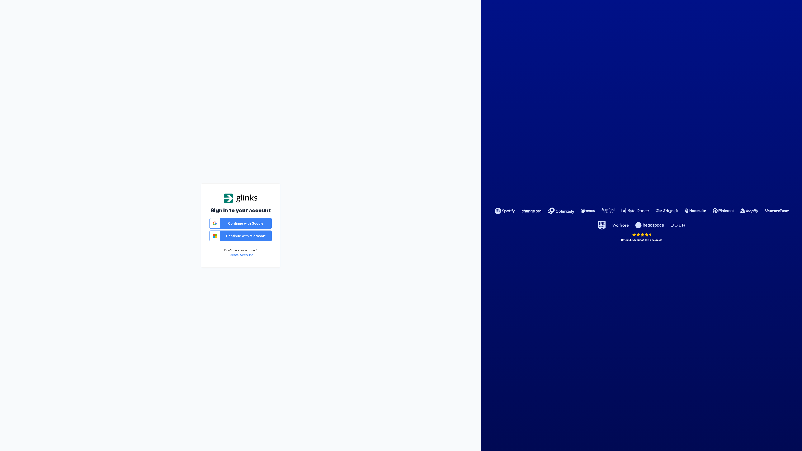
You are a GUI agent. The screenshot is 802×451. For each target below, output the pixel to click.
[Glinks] (241, 198)
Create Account (241, 255)
